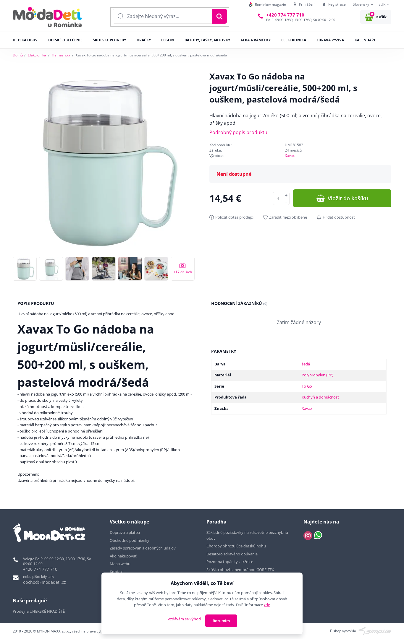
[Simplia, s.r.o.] (374, 630)
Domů (18, 55)
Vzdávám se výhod (184, 619)
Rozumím (221, 620)
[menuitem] (267, 4)
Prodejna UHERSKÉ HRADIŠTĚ (39, 611)
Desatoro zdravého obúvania (232, 554)
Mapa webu (120, 563)
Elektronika (37, 55)
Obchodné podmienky (129, 540)
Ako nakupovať (123, 556)
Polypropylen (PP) (317, 375)
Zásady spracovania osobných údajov (143, 548)
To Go (307, 386)
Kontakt (117, 571)
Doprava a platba (125, 532)
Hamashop (61, 55)
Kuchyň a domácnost (320, 397)
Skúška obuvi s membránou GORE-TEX (240, 569)
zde (267, 604)
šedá (306, 364)
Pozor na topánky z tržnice (230, 561)
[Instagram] (307, 535)
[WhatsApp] (318, 535)
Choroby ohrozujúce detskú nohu (236, 546)
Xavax (290, 155)
